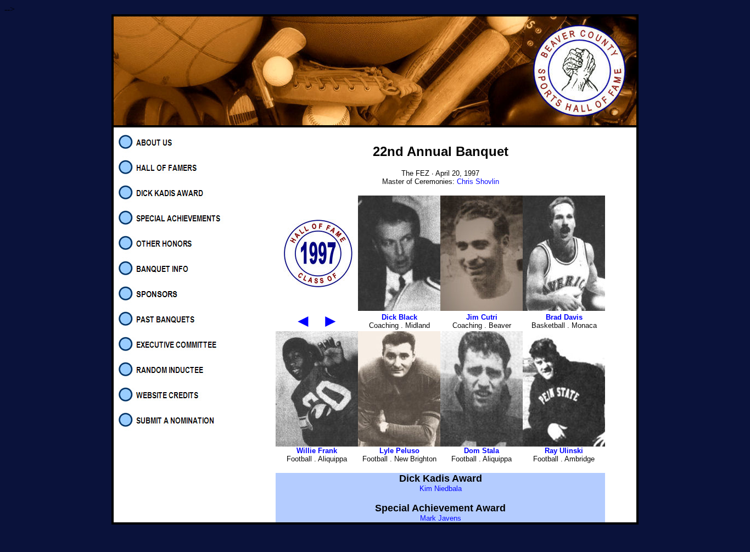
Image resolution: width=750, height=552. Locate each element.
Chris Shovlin (478, 181)
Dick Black (399, 317)
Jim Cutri (481, 317)
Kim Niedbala (440, 488)
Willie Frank (316, 451)
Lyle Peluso (399, 451)
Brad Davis (564, 317)
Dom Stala (481, 451)
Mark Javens (440, 518)
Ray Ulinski (564, 451)
